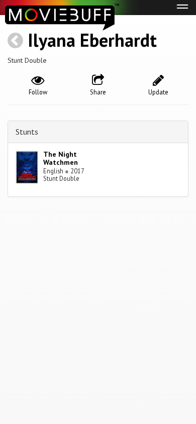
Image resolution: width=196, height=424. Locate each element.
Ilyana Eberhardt (92, 40)
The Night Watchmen (60, 158)
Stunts (27, 132)
